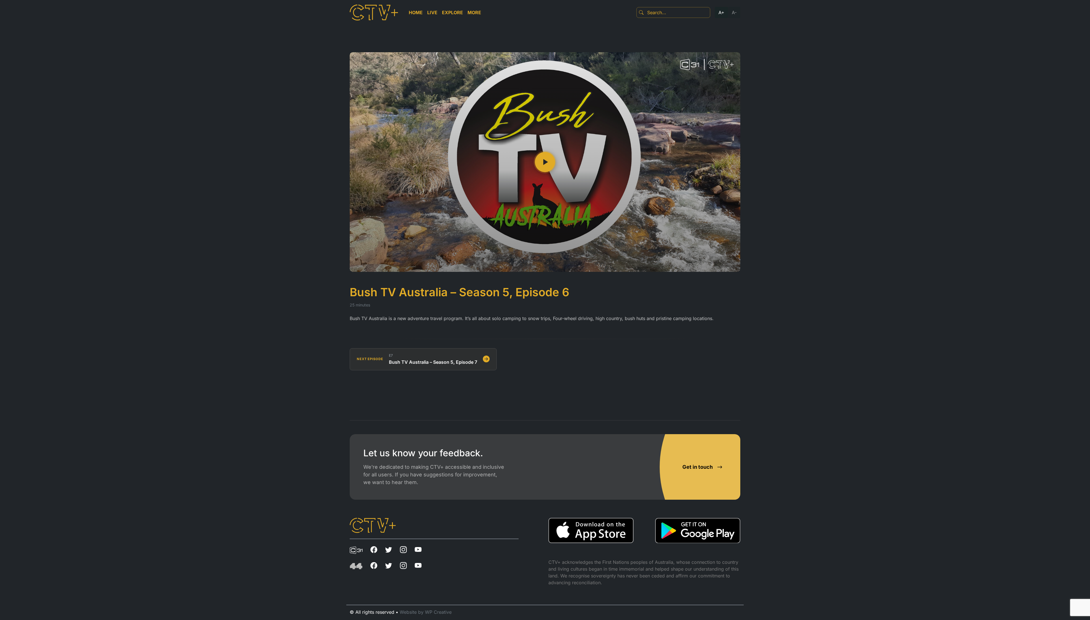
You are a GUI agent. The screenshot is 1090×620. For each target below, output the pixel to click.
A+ (721, 12)
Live (432, 12)
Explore (452, 12)
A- (734, 12)
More (474, 12)
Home (416, 12)
